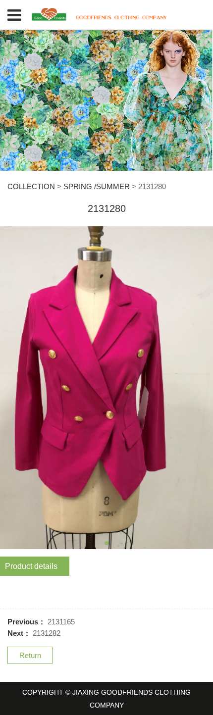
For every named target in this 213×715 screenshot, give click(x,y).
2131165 (61, 621)
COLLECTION (31, 186)
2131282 (46, 633)
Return (30, 655)
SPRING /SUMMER (96, 186)
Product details (31, 566)
